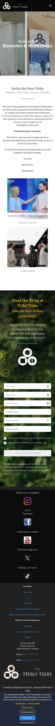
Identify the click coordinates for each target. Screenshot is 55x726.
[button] (27, 412)
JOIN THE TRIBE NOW (27, 453)
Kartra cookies (34, 703)
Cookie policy (20, 703)
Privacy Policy (27, 707)
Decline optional (27, 712)
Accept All (27, 718)
